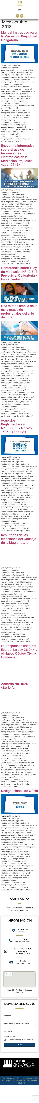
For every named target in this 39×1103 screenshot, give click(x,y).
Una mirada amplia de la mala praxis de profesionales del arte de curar (19, 311)
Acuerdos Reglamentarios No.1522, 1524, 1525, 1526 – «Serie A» (17, 426)
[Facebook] (21, 16)
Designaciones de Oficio (19, 791)
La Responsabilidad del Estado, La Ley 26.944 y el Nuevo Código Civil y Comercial (19, 651)
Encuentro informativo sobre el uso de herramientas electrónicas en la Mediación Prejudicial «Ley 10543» (17, 155)
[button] (20, 10)
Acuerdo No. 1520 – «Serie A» (16, 685)
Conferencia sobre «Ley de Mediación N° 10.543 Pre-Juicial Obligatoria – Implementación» (19, 273)
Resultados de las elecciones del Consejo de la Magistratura (18, 539)
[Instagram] (17, 16)
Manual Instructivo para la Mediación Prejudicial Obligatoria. (19, 36)
